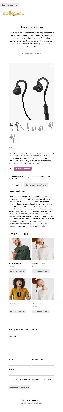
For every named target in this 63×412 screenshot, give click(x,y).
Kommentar (13, 336)
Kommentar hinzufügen (33, 54)
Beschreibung (17, 185)
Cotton (16, 179)
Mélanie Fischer (35, 401)
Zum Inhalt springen (9, 5)
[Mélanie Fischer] (28, 14)
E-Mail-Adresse (38, 359)
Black (11, 179)
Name (11, 359)
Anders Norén (37, 403)
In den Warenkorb (23, 169)
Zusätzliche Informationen (36, 185)
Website (11, 369)
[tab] (17, 185)
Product (36, 177)
